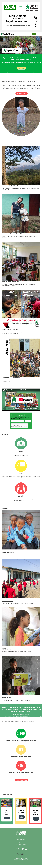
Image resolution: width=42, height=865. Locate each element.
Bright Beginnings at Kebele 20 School (10, 281)
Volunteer (36, 818)
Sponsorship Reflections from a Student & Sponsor (13, 233)
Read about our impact (22, 780)
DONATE (34, 34)
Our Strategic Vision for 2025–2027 (10, 185)
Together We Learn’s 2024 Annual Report (11, 377)
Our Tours (21, 817)
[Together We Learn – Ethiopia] (7, 34)
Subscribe (28, 421)
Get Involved (21, 68)
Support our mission (21, 93)
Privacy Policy (21, 854)
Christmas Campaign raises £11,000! (10, 329)
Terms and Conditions (21, 853)
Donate (7, 817)
